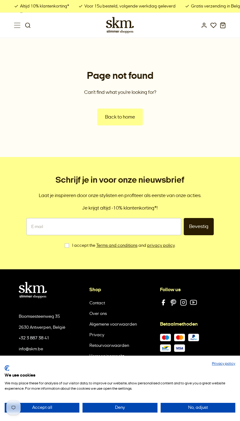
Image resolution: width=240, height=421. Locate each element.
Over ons (98, 313)
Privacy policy (223, 363)
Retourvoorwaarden (109, 345)
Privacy (96, 334)
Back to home (120, 116)
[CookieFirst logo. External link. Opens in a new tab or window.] (7, 368)
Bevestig (198, 226)
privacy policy (161, 245)
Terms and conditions (117, 245)
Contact (97, 303)
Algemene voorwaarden (113, 324)
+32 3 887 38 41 (34, 338)
